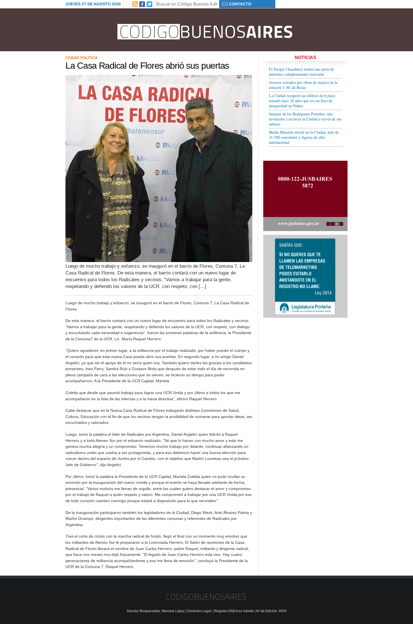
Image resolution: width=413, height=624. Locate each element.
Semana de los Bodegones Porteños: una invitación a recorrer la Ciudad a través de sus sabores (305, 119)
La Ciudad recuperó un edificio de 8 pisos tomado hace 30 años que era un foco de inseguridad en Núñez (302, 100)
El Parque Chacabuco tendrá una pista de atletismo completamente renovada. (301, 71)
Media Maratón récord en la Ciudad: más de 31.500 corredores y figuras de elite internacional (304, 137)
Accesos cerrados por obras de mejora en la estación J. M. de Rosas (303, 85)
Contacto (240, 4)
